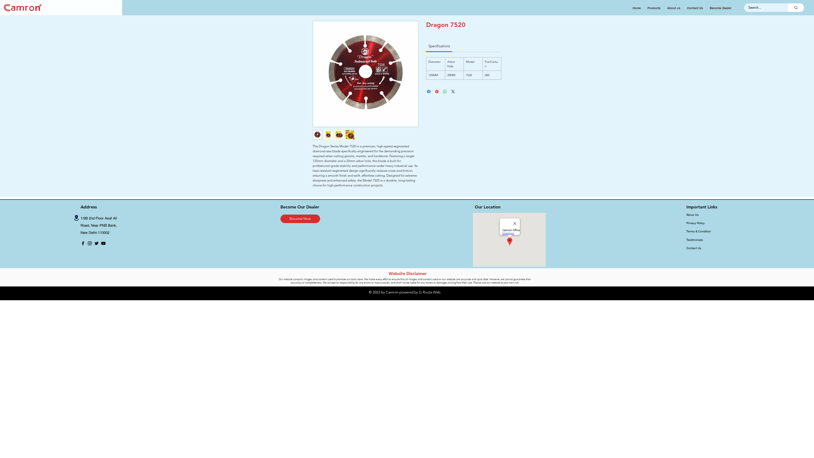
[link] (439, 46)
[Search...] (796, 7)
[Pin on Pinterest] (436, 91)
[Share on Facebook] (428, 91)
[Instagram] (89, 243)
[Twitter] (96, 243)
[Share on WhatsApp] (444, 91)
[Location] (76, 218)
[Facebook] (83, 243)
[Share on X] (453, 91)
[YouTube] (103, 243)
